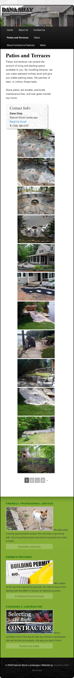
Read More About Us (29, 546)
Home (10, 29)
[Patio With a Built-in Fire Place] (36, 201)
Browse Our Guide (29, 646)
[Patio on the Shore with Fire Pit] (36, 229)
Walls (43, 45)
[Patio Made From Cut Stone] (36, 143)
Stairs (37, 37)
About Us (23, 29)
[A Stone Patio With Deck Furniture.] (36, 344)
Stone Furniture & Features (21, 45)
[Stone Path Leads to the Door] (36, 287)
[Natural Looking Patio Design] (36, 258)
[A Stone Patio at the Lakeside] (36, 402)
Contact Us (39, 29)
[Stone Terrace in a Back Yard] (36, 373)
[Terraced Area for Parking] (36, 430)
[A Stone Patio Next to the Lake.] (36, 315)
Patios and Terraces (17, 37)
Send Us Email (18, 121)
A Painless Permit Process (29, 596)
